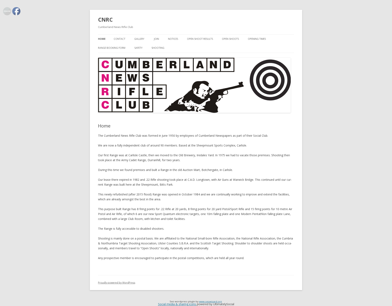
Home (102, 39)
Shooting (157, 48)
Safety (138, 48)
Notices (173, 39)
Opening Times (257, 39)
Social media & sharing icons (177, 304)
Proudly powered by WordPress (116, 282)
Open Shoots (230, 39)
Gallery (139, 39)
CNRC (105, 19)
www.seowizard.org (210, 301)
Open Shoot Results (200, 39)
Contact (119, 39)
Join (156, 39)
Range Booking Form (111, 48)
